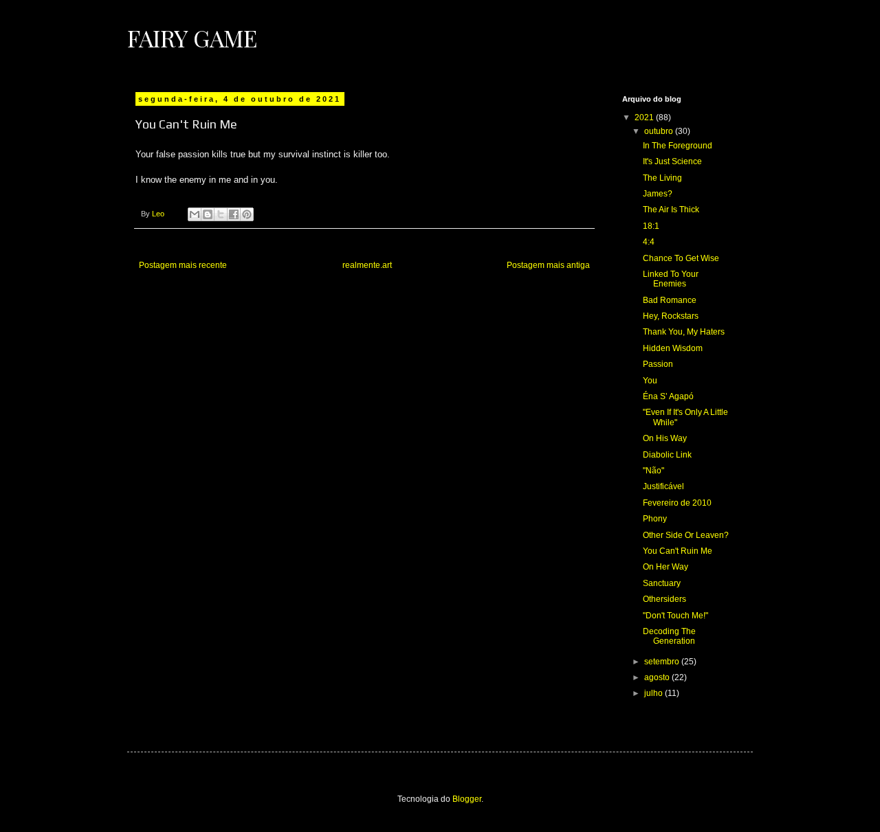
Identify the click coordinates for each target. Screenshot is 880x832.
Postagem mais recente (183, 265)
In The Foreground (677, 145)
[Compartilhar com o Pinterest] (247, 214)
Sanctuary (662, 583)
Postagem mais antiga (548, 265)
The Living (662, 178)
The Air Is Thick (671, 209)
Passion (658, 364)
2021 (645, 117)
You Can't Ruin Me (677, 551)
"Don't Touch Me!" (675, 615)
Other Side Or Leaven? (686, 535)
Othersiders (664, 599)
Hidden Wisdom (673, 348)
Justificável (663, 486)
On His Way (665, 438)
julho (654, 693)
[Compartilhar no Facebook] (234, 214)
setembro (662, 661)
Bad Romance (669, 300)
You (650, 380)
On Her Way (665, 567)
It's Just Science (672, 161)
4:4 (648, 242)
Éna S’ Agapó (668, 396)
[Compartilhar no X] (221, 214)
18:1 (651, 226)
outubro (659, 131)
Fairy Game (192, 38)
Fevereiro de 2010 (677, 503)
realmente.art (367, 265)
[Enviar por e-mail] (194, 214)
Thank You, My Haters (684, 332)
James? (657, 194)
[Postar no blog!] (207, 214)
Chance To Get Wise (681, 258)
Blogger (466, 799)
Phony (655, 519)
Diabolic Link (667, 455)
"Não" (653, 470)
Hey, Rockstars (670, 316)
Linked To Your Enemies (670, 279)
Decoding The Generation (669, 636)
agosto (658, 677)
